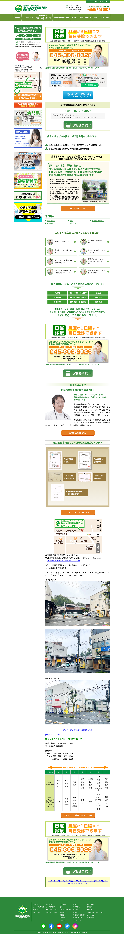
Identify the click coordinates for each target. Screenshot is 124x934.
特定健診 (62, 915)
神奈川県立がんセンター (86, 309)
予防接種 (57, 297)
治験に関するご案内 (51, 909)
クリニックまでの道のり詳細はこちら (78, 729)
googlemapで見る (52, 734)
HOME (17, 17)
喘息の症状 (76, 907)
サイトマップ (90, 915)
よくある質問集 (50, 907)
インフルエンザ (91, 904)
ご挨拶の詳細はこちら (78, 432)
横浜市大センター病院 (64, 309)
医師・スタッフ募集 (51, 912)
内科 (61, 907)
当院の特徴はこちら (78, 208)
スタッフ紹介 (36, 909)
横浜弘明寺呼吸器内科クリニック (31, 8)
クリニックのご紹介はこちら (78, 512)
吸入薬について (77, 920)
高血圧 (98, 292)
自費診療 (98, 302)
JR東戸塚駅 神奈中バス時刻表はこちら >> (63, 560)
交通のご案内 (36, 912)
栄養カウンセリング (65, 909)
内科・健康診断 (85, 17)
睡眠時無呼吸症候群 (61, 17)
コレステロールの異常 (78, 292)
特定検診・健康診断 (78, 302)
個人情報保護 (90, 918)
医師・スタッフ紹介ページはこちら (78, 815)
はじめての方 (28, 17)
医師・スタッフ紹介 (101, 17)
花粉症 (75, 912)
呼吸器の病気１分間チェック (95, 912)
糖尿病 (74, 17)
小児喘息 (50, 223)
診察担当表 (49, 904)
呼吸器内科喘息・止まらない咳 (43, 16)
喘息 (71, 221)
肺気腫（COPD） (98, 221)
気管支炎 (73, 223)
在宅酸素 (98, 297)
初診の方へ (36, 904)
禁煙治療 (57, 302)
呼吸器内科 (51, 221)
